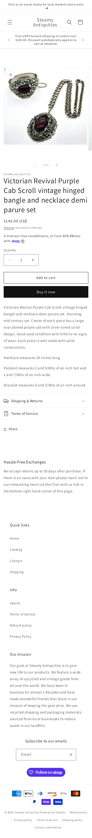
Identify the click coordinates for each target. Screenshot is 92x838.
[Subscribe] (70, 754)
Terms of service (47, 820)
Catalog (16, 549)
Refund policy (21, 625)
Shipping (9, 227)
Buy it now (46, 292)
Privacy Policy (20, 636)
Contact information (48, 827)
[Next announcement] (83, 40)
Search (15, 603)
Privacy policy (23, 820)
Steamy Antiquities (27, 812)
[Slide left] (35, 165)
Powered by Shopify (52, 812)
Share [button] (13, 429)
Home (14, 538)
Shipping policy (72, 820)
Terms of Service (23, 614)
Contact (16, 561)
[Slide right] (57, 165)
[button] (9, 22)
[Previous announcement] (9, 40)
